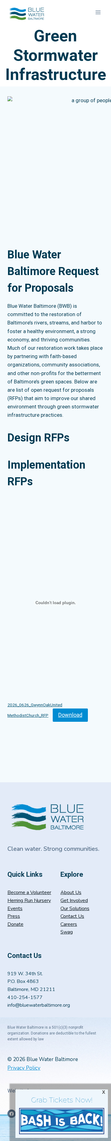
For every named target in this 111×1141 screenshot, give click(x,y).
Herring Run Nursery (29, 900)
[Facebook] (11, 1114)
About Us (70, 892)
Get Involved (74, 900)
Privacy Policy (23, 1068)
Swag (66, 932)
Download (70, 715)
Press (13, 916)
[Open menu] (98, 12)
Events (15, 908)
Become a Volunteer (29, 892)
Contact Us (72, 916)
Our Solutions (74, 908)
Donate (15, 924)
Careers (68, 924)
